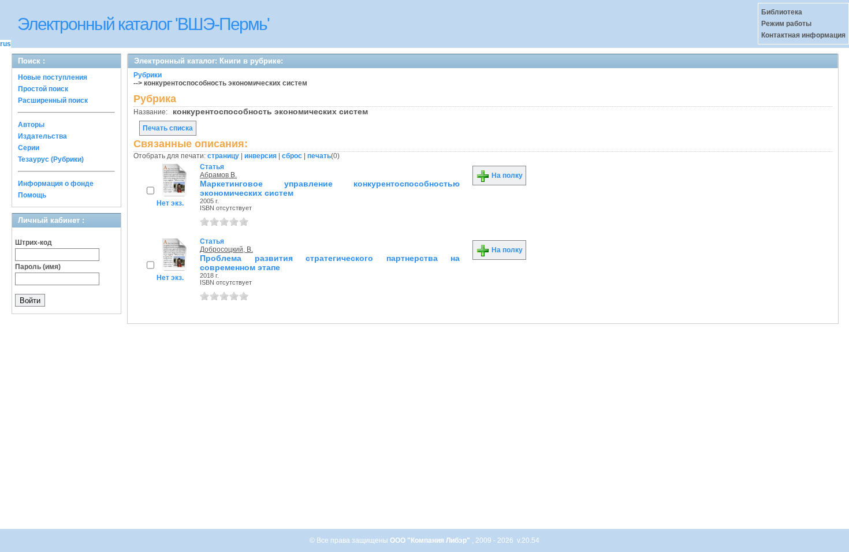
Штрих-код (33, 242)
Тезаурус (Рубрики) (51, 159)
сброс (292, 156)
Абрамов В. (218, 175)
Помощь (32, 195)
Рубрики (147, 75)
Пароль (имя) (38, 267)
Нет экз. (170, 203)
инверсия (260, 156)
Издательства (42, 136)
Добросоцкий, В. (226, 249)
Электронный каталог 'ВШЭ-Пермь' (143, 23)
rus (5, 44)
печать (319, 156)
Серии (28, 148)
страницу (223, 156)
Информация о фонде (56, 184)
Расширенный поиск (53, 100)
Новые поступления (52, 77)
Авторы (31, 125)
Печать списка (168, 128)
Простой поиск (43, 89)
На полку (506, 175)
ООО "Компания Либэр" (431, 540)
